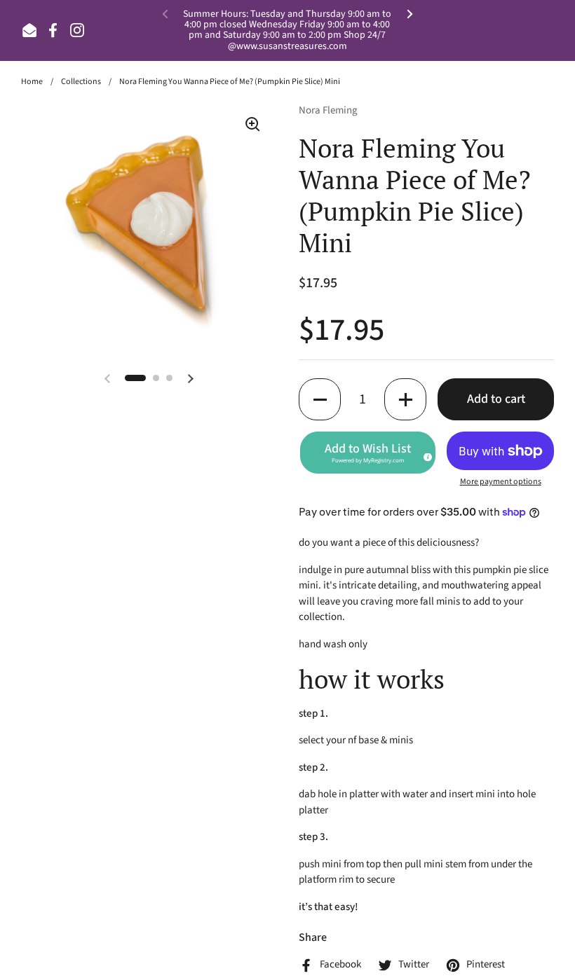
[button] (320, 399)
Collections (81, 82)
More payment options (500, 482)
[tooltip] (425, 455)
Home (32, 82)
